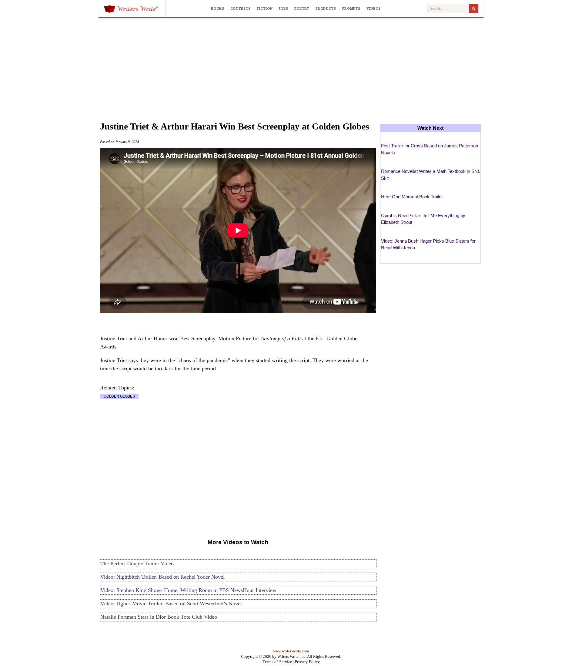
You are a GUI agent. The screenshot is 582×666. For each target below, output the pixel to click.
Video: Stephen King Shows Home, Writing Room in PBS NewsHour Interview (188, 590)
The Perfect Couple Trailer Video (137, 563)
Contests (240, 8)
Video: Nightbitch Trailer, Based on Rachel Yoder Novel (162, 577)
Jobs (283, 8)
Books (217, 8)
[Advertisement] (291, 63)
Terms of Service (277, 662)
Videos (373, 8)
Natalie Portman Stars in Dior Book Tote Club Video (158, 617)
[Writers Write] (134, 8)
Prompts (351, 8)
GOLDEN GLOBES (119, 396)
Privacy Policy (307, 662)
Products (326, 8)
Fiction (265, 8)
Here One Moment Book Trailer (412, 196)
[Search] (473, 8)
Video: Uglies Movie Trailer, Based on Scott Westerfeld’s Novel (171, 603)
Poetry (301, 8)
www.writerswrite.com (291, 651)
